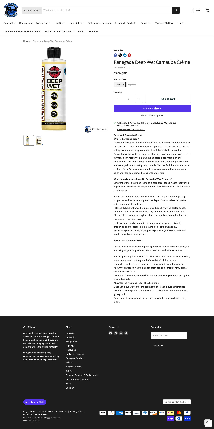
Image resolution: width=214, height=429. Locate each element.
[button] (196, 10)
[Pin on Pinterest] (129, 55)
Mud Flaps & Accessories (58, 31)
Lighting (59, 23)
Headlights (76, 23)
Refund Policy (61, 411)
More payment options (152, 115)
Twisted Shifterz (164, 23)
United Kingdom (175, 402)
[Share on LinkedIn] (125, 55)
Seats (81, 31)
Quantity (118, 92)
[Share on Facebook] (115, 55)
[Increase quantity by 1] (139, 99)
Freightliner (42, 23)
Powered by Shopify (31, 420)
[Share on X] (120, 55)
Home (26, 41)
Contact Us (27, 414)
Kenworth (24, 23)
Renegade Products (125, 23)
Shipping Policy (76, 411)
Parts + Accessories (98, 23)
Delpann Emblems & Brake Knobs (22, 31)
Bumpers (93, 31)
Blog (25, 411)
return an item (41, 414)
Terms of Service (46, 411)
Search (33, 411)
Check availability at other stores (131, 130)
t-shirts (181, 23)
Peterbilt (9, 23)
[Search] (176, 10)
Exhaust (145, 23)
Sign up (158, 345)
